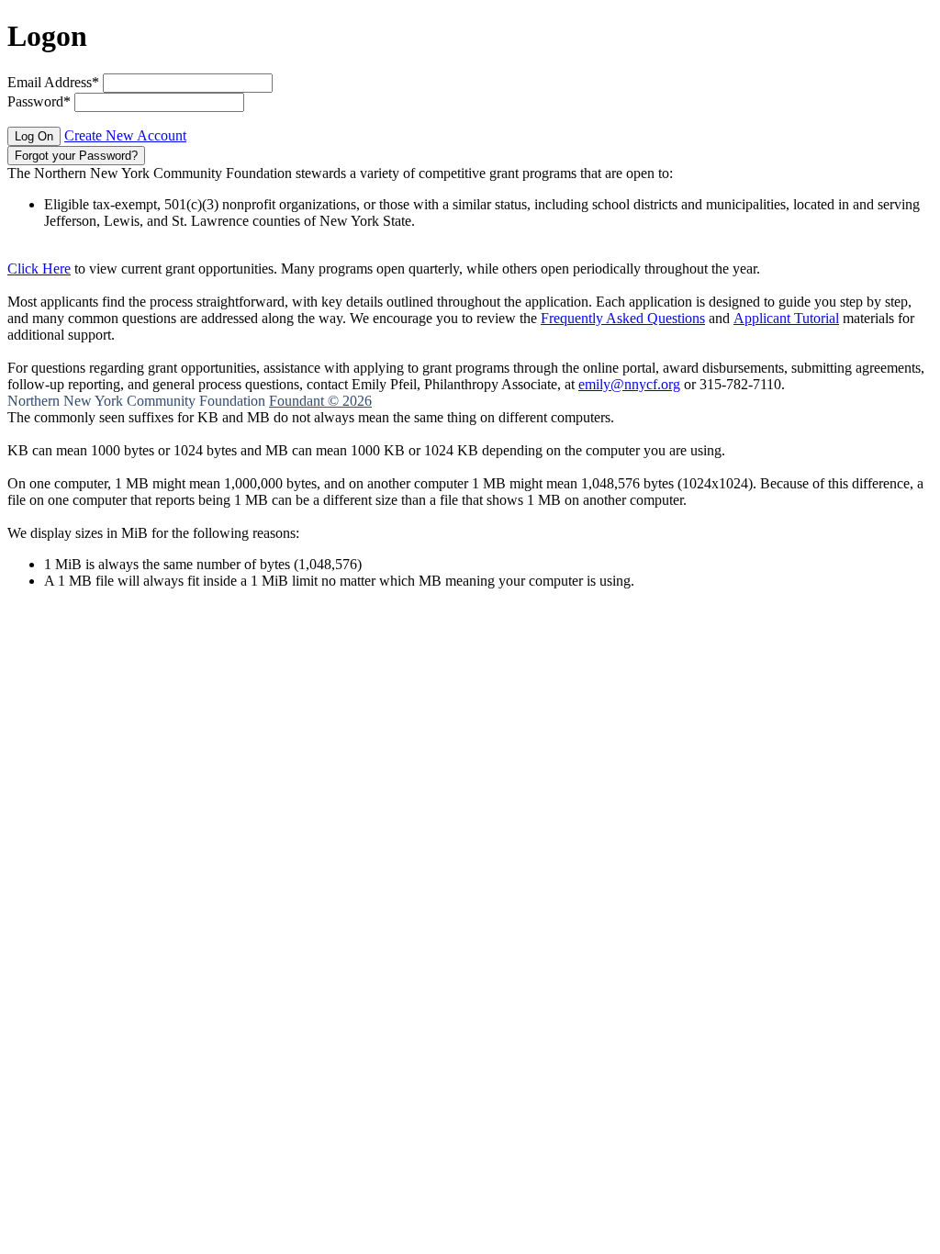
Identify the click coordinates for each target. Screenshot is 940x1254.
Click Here (39, 268)
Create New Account (125, 135)
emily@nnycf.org (629, 384)
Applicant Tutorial (786, 318)
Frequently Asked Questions (623, 318)
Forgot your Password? (76, 155)
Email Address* (53, 82)
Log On (34, 136)
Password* (39, 101)
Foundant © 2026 (320, 401)
